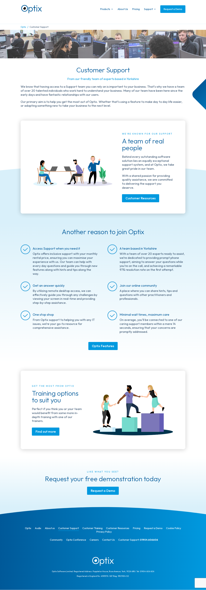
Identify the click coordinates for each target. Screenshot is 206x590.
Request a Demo (103, 491)
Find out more (45, 431)
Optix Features (103, 346)
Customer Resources (141, 198)
